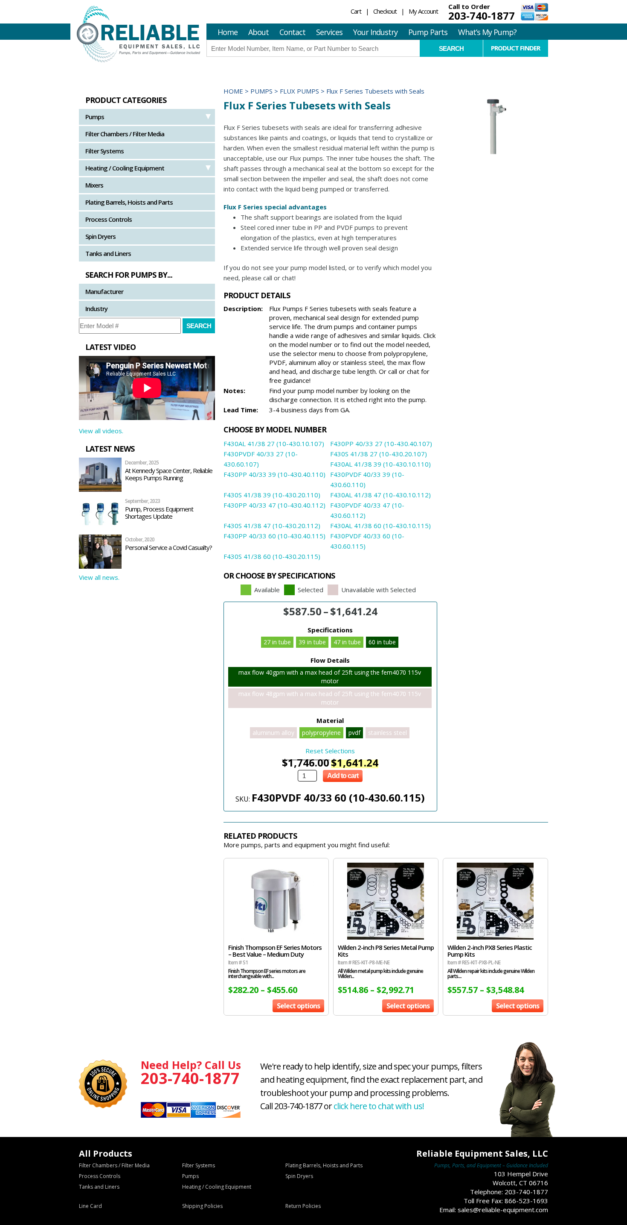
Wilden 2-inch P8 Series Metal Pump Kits (386, 950)
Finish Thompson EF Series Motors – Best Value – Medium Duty (275, 950)
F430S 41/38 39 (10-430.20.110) (272, 495)
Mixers (94, 185)
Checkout (385, 11)
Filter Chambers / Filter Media (124, 133)
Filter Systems (104, 151)
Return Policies (303, 1206)
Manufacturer (104, 291)
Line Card (90, 1206)
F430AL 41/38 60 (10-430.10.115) (380, 525)
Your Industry (375, 32)
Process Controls (108, 219)
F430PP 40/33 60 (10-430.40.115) (274, 536)
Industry (96, 308)
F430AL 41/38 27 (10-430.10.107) (274, 443)
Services (329, 32)
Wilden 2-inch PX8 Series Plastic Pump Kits (489, 950)
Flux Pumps (299, 91)
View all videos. (101, 430)
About (258, 32)
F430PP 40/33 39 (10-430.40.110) (274, 474)
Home (228, 32)
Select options (298, 1006)
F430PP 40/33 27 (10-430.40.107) (381, 443)
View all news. (99, 577)
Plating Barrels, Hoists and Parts (129, 202)
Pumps (94, 116)
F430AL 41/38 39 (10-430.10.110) (380, 464)
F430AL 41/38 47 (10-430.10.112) (380, 495)
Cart (356, 11)
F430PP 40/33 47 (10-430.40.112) (274, 505)
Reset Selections (330, 750)
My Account (423, 11)
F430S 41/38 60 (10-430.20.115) (272, 556)
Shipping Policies (202, 1206)
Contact (292, 32)
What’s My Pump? (487, 32)
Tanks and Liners (108, 253)
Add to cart (342, 775)
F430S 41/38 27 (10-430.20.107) (378, 453)
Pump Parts (427, 32)
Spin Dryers (100, 236)
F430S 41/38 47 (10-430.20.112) (272, 525)
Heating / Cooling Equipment (124, 168)
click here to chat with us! (379, 1106)
